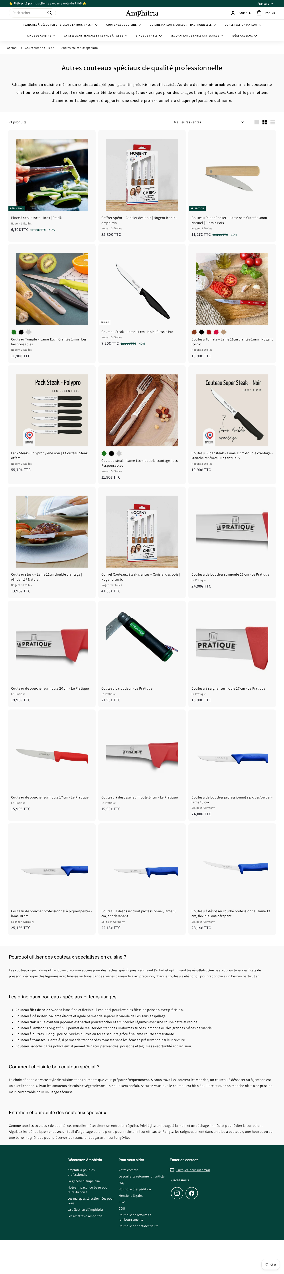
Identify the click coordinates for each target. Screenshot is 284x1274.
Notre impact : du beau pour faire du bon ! (88, 1189)
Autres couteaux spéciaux (80, 48)
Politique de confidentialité (138, 1226)
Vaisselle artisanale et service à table (94, 35)
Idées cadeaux (242, 35)
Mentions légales (131, 1195)
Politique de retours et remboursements (135, 1217)
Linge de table (147, 35)
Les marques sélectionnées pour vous (91, 1200)
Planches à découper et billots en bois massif (58, 24)
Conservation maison (241, 24)
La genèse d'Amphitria (84, 1181)
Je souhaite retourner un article (142, 1176)
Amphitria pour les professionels (81, 1172)
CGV (122, 1202)
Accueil (12, 48)
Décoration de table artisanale (195, 35)
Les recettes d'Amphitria (85, 1216)
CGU (122, 1208)
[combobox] (32, 12)
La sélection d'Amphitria (85, 1209)
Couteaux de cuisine (122, 24)
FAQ (121, 1183)
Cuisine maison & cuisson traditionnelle (181, 24)
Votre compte (128, 1170)
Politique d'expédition (135, 1189)
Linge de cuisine (39, 35)
